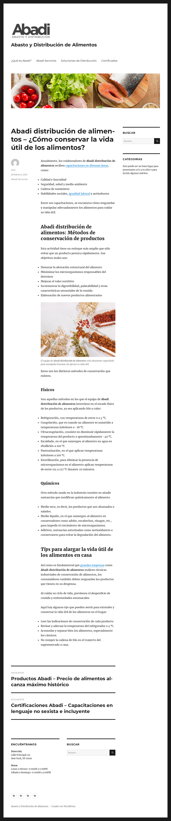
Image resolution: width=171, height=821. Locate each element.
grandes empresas (92, 565)
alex (13, 170)
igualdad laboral (79, 193)
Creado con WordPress (63, 806)
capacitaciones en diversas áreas (86, 165)
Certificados (109, 60)
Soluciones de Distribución (79, 60)
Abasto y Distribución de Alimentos (54, 45)
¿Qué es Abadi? (21, 60)
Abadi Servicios (46, 60)
